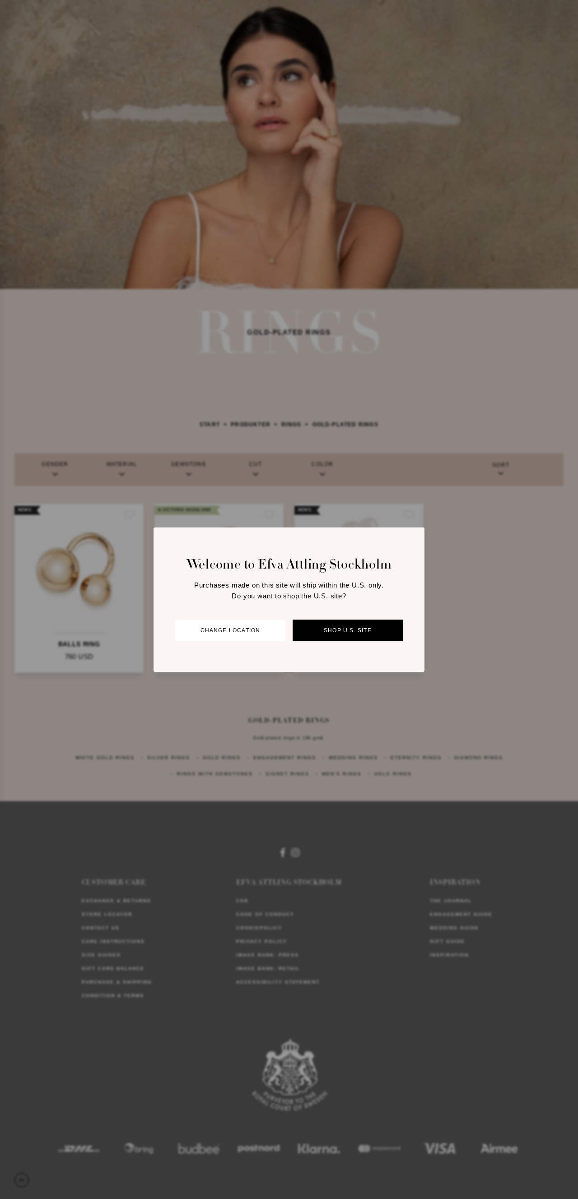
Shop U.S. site (348, 630)
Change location (230, 630)
